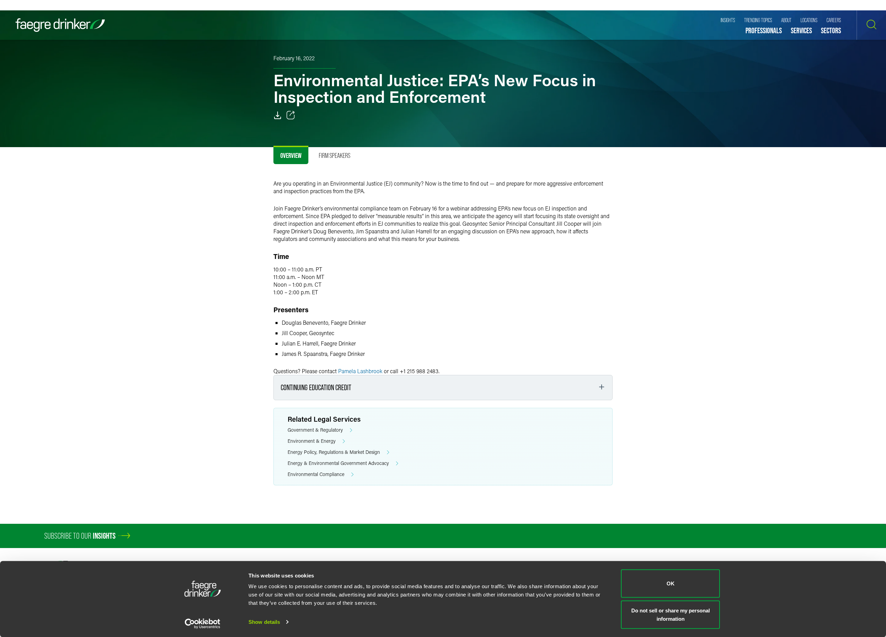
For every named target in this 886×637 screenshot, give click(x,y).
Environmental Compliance (316, 474)
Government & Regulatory (315, 430)
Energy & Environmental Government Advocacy (338, 463)
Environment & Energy (312, 441)
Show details (264, 622)
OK (671, 583)
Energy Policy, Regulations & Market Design (334, 452)
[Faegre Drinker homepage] (60, 25)
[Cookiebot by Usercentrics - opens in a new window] (202, 623)
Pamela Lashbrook (360, 371)
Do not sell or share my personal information (670, 614)
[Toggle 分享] (290, 115)
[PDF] (277, 115)
